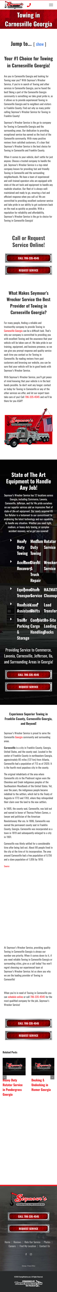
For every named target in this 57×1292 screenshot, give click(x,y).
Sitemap (24, 1266)
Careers (12, 1246)
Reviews (17, 1242)
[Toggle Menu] (51, 5)
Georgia (19, 737)
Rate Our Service (32, 1242)
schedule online (15, 997)
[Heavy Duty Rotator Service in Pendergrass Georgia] (14, 1066)
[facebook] (26, 1254)
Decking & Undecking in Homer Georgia (41, 1085)
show (40, 44)
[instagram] (31, 1254)
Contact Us (44, 1246)
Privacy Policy (31, 1266)
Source (6, 866)
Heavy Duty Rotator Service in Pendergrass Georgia (13, 1087)
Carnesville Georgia (13, 331)
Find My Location (28, 1246)
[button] (5, 1077)
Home (7, 1242)
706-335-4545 (32, 397)
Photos (47, 1242)
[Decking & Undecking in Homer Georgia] (42, 1066)
